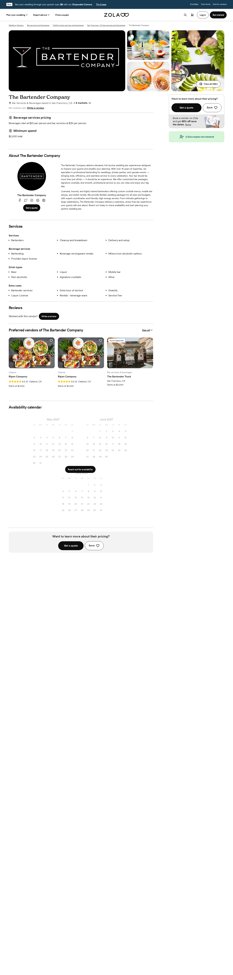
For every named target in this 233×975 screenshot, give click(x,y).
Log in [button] (203, 15)
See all (146, 330)
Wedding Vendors (16, 25)
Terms (188, 124)
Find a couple (62, 15)
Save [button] (92, 545)
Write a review (35, 107)
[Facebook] (20, 200)
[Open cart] (192, 14)
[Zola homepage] (116, 15)
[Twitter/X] (26, 200)
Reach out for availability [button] (80, 469)
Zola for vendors (220, 4)
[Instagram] (32, 200)
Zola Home (205, 4)
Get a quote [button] (32, 208)
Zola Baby (194, 4)
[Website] (44, 200)
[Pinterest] (38, 200)
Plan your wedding (15, 15)
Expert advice (40, 15)
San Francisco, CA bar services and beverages (106, 25)
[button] (208, 83)
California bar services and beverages (68, 25)
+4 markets (80, 102)
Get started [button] (218, 15)
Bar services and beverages (38, 25)
